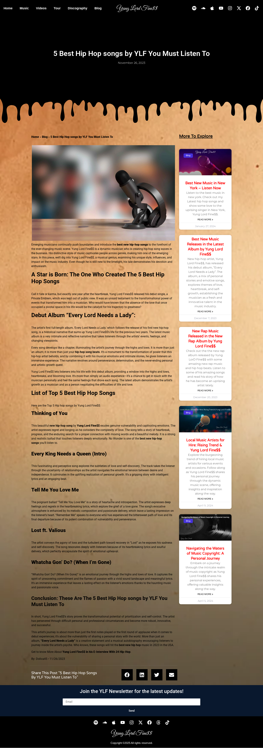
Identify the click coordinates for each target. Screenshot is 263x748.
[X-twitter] (238, 8)
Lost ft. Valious (48, 530)
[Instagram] (229, 8)
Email (66, 696)
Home (8, 8)
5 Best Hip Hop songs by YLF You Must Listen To (81, 137)
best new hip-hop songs (132, 244)
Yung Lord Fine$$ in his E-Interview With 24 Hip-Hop (96, 652)
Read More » (205, 219)
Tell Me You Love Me (55, 490)
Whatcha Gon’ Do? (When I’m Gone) (71, 562)
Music (24, 8)
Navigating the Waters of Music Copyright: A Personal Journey (205, 553)
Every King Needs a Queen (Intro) (69, 454)
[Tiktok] (256, 8)
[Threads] (158, 722)
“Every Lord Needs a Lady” (58, 640)
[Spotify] (194, 8)
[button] (127, 674)
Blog (98, 8)
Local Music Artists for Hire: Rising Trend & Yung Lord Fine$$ (205, 445)
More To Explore (196, 136)
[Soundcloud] (203, 8)
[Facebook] (247, 8)
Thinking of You (49, 413)
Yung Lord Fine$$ (88, 425)
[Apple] (212, 8)
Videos (41, 8)
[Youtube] (220, 8)
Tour (57, 8)
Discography (77, 8)
